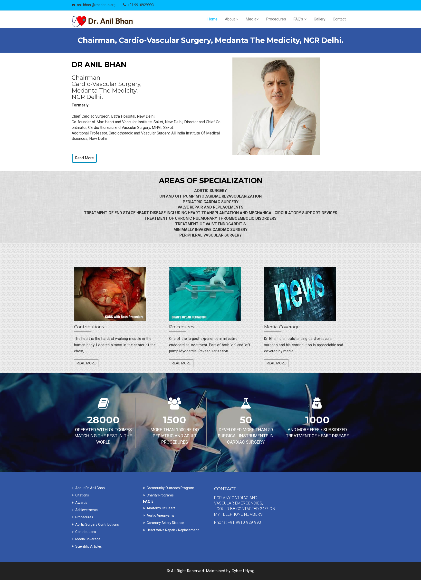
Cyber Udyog (243, 571)
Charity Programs (160, 495)
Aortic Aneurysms (160, 515)
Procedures (276, 19)
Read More (84, 158)
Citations (82, 495)
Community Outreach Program (170, 488)
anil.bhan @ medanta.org (96, 5)
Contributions (85, 532)
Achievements (86, 510)
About (230, 19)
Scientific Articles (88, 546)
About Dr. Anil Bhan (90, 488)
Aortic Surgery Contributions (97, 524)
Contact (339, 19)
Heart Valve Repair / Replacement (173, 530)
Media (251, 19)
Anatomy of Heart (161, 508)
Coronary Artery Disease (165, 523)
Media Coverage (87, 539)
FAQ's (298, 19)
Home (212, 19)
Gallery (319, 19)
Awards (81, 502)
